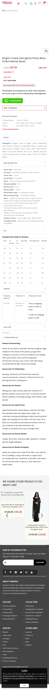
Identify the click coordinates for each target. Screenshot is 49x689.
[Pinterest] (10, 572)
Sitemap (28, 645)
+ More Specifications (10, 129)
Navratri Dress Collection (34, 612)
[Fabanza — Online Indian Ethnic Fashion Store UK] (6, 2)
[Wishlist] (39, 3)
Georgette (6, 143)
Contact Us (29, 635)
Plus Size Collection (9, 661)
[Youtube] (31, 572)
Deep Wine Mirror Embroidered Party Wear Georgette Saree (12, 506)
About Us (29, 632)
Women (5, 632)
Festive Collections (32, 622)
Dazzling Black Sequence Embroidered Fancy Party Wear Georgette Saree (36, 527)
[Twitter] (21, 572)
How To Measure (10, 108)
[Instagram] (26, 572)
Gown (5, 655)
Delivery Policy (8, 612)
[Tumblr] (35, 572)
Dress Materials (8, 651)
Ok (24, 685)
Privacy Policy (7, 609)
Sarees (5, 642)
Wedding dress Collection (34, 609)
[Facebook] (5, 572)
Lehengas (6, 638)
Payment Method (9, 619)
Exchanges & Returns (10, 616)
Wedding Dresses (32, 619)
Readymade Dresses (10, 658)
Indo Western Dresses (10, 648)
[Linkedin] (15, 572)
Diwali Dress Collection (33, 616)
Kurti (4, 645)
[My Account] (35, 3)
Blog (27, 642)
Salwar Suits (7, 635)
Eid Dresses (30, 606)
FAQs (27, 638)
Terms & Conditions (9, 606)
